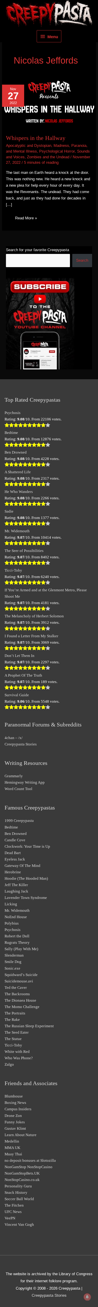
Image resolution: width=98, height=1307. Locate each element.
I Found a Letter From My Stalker (31, 636)
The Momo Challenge (22, 1007)
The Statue (13, 1039)
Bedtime (11, 432)
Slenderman (14, 955)
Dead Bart (13, 853)
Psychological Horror (57, 151)
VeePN (10, 1218)
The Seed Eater (17, 1032)
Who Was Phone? (19, 1058)
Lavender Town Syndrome (26, 898)
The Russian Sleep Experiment (29, 1026)
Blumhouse (14, 1096)
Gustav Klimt (15, 1128)
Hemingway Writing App (25, 782)
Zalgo (9, 1064)
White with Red (17, 1051)
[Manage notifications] (87, 1297)
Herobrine (13, 872)
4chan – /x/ (14, 738)
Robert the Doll (17, 936)
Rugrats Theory (17, 942)
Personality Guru (18, 1186)
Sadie (9, 511)
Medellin (12, 1141)
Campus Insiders (18, 1109)
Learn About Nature (20, 1135)
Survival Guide (17, 695)
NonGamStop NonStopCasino (28, 1167)
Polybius (12, 923)
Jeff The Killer (16, 885)
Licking (11, 904)
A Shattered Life (18, 472)
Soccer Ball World (19, 1199)
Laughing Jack (16, 891)
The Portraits (15, 1013)
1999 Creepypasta (19, 820)
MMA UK (12, 1148)
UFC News (13, 1212)
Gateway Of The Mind (22, 865)
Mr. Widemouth (17, 531)
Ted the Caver (16, 987)
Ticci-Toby (13, 570)
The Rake (12, 1019)
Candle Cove (15, 840)
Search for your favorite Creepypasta (37, 250)
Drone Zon (13, 1115)
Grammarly (14, 776)
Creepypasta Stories (21, 744)
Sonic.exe (12, 968)
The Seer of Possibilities (24, 551)
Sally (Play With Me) (21, 949)
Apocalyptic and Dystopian (28, 145)
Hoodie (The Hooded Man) (26, 878)
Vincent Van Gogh (19, 1224)
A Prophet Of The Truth (23, 675)
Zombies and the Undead (48, 157)
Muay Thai (13, 1154)
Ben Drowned (16, 452)
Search (82, 260)
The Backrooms (17, 994)
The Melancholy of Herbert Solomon (34, 616)
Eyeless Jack (15, 859)
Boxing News (15, 1102)
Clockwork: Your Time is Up (27, 846)
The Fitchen (14, 1205)
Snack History (16, 1192)
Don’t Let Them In (19, 656)
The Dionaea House (20, 1000)
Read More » (26, 219)
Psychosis (13, 413)
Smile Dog (13, 962)
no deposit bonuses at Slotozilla (30, 1160)
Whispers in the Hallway (35, 138)
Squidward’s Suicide (21, 975)
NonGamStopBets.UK (22, 1173)
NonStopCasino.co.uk (22, 1180)
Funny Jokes (15, 1122)
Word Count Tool (18, 789)
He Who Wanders (19, 491)
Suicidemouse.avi (19, 981)
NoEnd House (16, 917)
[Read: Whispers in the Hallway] (49, 104)
